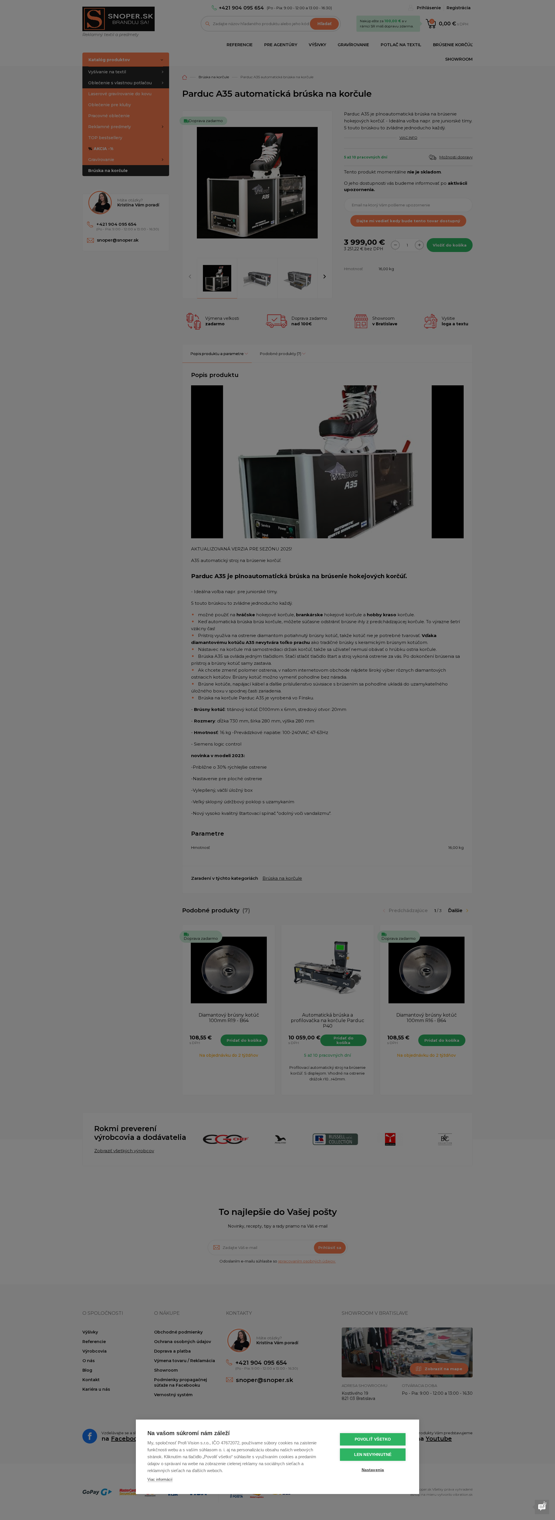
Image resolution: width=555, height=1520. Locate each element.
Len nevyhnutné (373, 1454)
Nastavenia (373, 1470)
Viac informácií (160, 1479)
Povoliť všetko (373, 1439)
